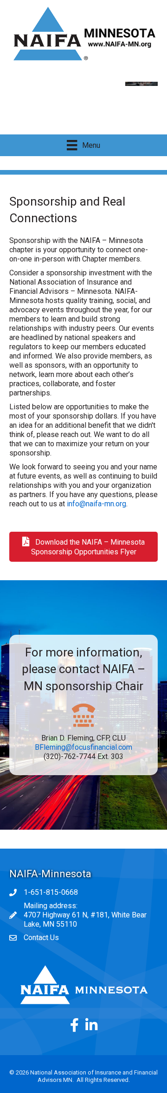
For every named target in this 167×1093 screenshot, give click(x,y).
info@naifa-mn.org (96, 503)
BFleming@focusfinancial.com (83, 747)
